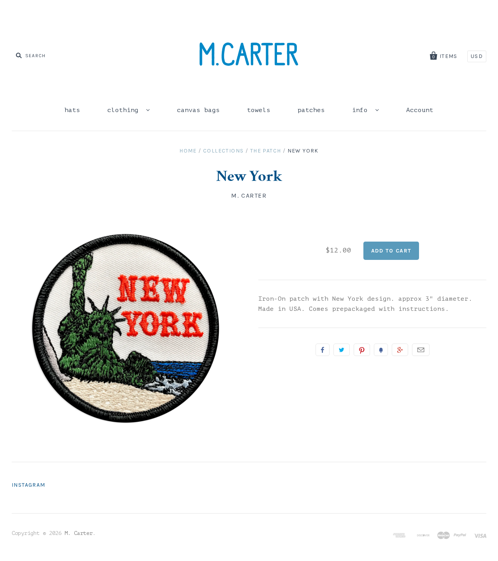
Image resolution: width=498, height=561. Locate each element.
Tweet (341, 350)
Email (421, 350)
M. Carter (249, 195)
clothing (124, 110)
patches (311, 110)
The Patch (265, 150)
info (362, 110)
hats (72, 110)
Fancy (381, 350)
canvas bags (198, 110)
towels (258, 110)
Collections (223, 150)
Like (323, 350)
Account (419, 110)
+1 (400, 350)
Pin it (362, 350)
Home (188, 150)
